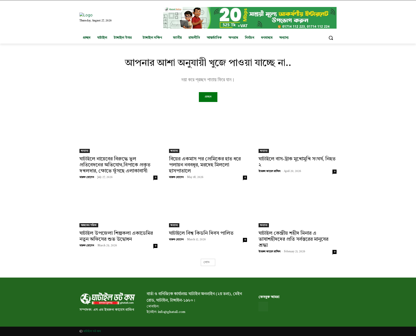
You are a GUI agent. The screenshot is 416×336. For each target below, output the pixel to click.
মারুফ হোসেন (86, 177)
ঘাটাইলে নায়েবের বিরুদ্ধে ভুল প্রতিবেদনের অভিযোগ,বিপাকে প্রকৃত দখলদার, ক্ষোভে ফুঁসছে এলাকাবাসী (114, 165)
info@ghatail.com (171, 312)
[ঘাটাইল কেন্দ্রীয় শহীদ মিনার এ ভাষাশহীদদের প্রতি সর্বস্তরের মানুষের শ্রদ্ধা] (298, 207)
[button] (331, 38)
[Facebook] (263, 306)
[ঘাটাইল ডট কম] (107, 298)
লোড (206, 262)
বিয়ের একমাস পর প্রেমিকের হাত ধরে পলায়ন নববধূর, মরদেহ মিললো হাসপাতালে (205, 165)
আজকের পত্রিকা (89, 225)
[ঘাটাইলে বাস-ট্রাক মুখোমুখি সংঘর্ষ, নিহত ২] (298, 133)
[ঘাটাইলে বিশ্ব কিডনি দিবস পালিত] (208, 207)
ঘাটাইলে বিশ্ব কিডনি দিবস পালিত (201, 233)
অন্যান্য (84, 151)
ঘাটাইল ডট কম (92, 331)
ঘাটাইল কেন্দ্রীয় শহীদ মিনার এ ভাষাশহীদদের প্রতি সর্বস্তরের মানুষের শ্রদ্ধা (293, 239)
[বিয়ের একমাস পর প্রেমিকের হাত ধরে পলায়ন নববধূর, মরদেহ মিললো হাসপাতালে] (208, 133)
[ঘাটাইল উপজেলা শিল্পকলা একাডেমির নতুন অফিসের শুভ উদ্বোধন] (118, 207)
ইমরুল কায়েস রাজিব (269, 171)
